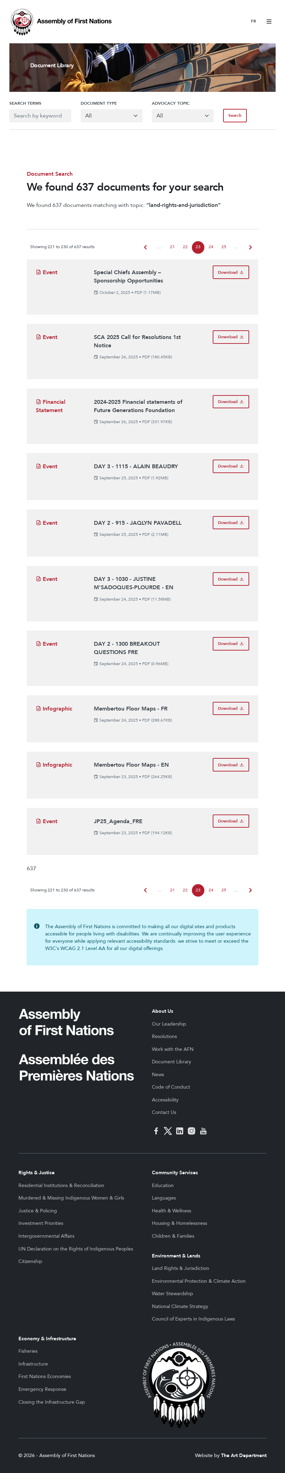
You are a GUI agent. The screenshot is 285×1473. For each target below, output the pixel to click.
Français (253, 21)
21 (172, 247)
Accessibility (165, 1100)
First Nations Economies (44, 1376)
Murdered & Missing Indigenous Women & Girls (71, 1198)
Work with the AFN (173, 1049)
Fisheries (28, 1351)
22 (185, 247)
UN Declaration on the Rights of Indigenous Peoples (75, 1249)
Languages (164, 1198)
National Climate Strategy (180, 1306)
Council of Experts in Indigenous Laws (193, 1319)
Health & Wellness (171, 1211)
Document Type (99, 103)
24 (211, 247)
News (158, 1074)
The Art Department (244, 1455)
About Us (162, 1011)
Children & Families (173, 1236)
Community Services (175, 1172)
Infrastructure (33, 1364)
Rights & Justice (36, 1172)
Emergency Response (42, 1389)
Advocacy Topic (170, 103)
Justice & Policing (37, 1211)
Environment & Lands (176, 1256)
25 (223, 247)
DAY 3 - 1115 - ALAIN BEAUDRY (136, 466)
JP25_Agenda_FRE (118, 821)
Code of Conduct (171, 1087)
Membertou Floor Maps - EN (131, 765)
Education (163, 1185)
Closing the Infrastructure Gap (51, 1402)
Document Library (171, 1061)
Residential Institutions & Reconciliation (61, 1185)
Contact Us (164, 1112)
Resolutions (164, 1036)
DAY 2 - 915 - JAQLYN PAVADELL (137, 523)
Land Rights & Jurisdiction (180, 1268)
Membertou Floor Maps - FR (131, 709)
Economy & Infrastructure (47, 1338)
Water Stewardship (172, 1293)
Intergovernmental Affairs (46, 1236)
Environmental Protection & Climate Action (199, 1281)
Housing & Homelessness (179, 1223)
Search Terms (25, 103)
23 (198, 247)
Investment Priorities (40, 1223)
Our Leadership (169, 1024)
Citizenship (30, 1261)
